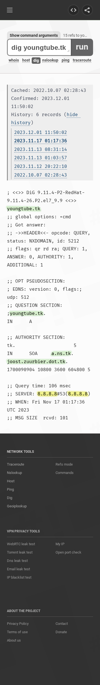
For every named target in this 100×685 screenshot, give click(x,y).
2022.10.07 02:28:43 (40, 175)
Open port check (68, 552)
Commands (65, 473)
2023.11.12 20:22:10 (40, 166)
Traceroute (15, 464)
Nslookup (14, 473)
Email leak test (18, 569)
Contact (62, 624)
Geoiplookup (17, 506)
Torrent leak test (19, 552)
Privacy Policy (18, 624)
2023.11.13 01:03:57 (40, 158)
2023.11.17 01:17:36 (40, 141)
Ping (10, 489)
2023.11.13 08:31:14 (40, 149)
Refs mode (64, 464)
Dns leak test (17, 561)
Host (10, 481)
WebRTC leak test (21, 544)
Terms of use (17, 632)
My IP (60, 544)
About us (14, 640)
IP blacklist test (19, 577)
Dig (9, 498)
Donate (61, 632)
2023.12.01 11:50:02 (40, 132)
